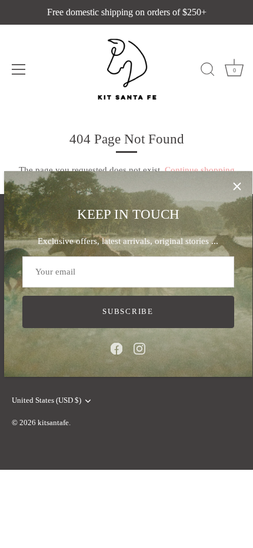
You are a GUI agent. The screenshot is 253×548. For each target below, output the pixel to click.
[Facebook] (116, 347)
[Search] (208, 71)
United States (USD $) (46, 400)
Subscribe (127, 311)
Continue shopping (200, 170)
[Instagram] (139, 347)
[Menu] (19, 69)
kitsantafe (53, 423)
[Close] (237, 186)
